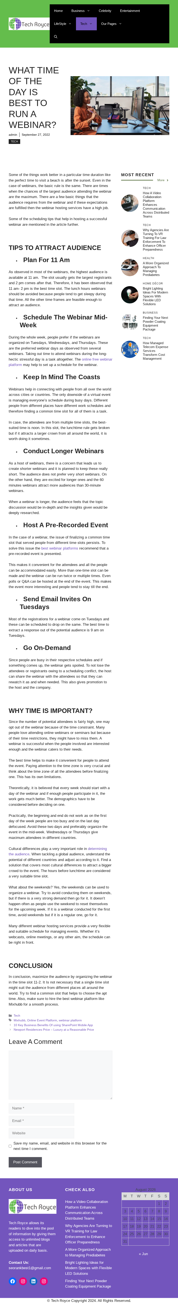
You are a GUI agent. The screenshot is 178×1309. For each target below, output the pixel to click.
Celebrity (105, 11)
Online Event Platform (42, 1020)
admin (13, 134)
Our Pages (109, 24)
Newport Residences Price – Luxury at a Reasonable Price (54, 1029)
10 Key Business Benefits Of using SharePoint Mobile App (53, 1025)
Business (78, 11)
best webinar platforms (59, 548)
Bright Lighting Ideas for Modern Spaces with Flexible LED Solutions (155, 296)
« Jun (143, 1254)
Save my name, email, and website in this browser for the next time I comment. (60, 1146)
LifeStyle (60, 24)
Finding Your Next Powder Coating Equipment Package (155, 323)
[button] (56, 36)
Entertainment (130, 11)
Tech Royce (18, 1223)
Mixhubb (19, 1020)
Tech (83, 24)
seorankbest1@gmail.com (30, 1268)
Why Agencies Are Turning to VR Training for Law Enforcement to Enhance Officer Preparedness (156, 239)
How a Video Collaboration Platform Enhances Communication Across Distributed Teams (156, 204)
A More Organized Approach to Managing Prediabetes (156, 269)
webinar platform (70, 1020)
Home (58, 11)
